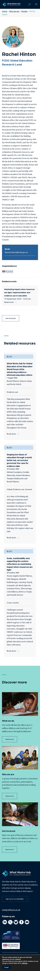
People (24, 11)
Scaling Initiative (28, 230)
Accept (6, 967)
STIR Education (17, 223)
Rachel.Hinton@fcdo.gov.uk (16, 252)
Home (4, 11)
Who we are (14, 11)
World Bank (27, 174)
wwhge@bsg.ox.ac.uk (11, 910)
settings (24, 963)
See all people (10, 318)
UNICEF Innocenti (18, 196)
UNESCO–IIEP (8, 199)
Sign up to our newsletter (15, 899)
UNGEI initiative (22, 220)
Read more (9, 739)
